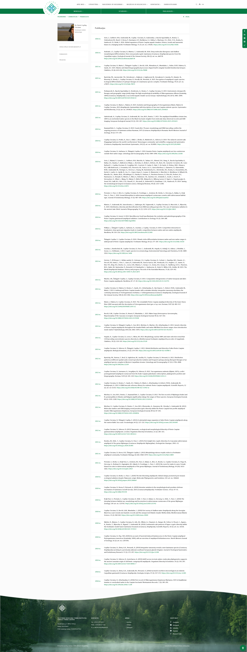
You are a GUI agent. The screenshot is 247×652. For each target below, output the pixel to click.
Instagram (176, 625)
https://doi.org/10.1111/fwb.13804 (161, 455)
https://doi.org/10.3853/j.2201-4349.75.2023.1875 (122, 272)
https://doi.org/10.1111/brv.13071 (116, 186)
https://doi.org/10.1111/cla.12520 (135, 341)
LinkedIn (175, 628)
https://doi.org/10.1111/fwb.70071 (122, 84)
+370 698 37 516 (100, 625)
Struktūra (93, 4)
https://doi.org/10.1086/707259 (115, 492)
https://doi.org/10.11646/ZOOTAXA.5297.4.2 (120, 306)
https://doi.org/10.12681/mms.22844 (135, 515)
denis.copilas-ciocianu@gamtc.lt (70, 47)
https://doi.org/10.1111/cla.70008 (135, 70)
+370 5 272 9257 (98, 622)
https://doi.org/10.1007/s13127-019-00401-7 (120, 564)
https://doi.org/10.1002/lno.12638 (170, 153)
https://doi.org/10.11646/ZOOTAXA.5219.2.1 (150, 376)
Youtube (175, 631)
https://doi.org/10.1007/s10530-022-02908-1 (155, 350)
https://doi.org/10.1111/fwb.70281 (166, 45)
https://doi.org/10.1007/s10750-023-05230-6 (156, 330)
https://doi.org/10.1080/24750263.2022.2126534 (134, 399)
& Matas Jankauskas (183, 646)
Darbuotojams (170, 4)
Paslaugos (129, 627)
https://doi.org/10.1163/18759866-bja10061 (120, 221)
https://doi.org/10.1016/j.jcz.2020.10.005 (118, 445)
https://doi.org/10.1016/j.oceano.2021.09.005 (161, 422)
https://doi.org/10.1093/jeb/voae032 (155, 198)
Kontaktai (155, 4)
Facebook (176, 622)
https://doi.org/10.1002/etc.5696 (120, 253)
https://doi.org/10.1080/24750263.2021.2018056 (121, 413)
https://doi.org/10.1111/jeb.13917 (120, 469)
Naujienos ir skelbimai (112, 4)
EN (203, 4)
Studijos (128, 625)
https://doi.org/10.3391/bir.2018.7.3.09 (118, 585)
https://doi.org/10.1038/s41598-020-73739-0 (120, 529)
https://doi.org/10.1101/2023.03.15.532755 (153, 281)
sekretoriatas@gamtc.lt (101, 627)
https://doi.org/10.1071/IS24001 (169, 144)
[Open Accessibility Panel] (243, 648)
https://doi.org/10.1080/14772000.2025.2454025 (150, 109)
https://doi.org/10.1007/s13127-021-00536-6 (120, 434)
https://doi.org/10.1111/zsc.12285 (174, 573)
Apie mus (80, 4)
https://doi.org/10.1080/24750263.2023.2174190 (121, 318)
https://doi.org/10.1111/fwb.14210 (171, 242)
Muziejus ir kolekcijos (136, 4)
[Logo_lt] (51, 17)
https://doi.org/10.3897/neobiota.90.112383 (136, 232)
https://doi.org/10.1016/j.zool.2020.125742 (140, 503)
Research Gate (177, 634)
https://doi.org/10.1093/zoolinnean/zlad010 (146, 295)
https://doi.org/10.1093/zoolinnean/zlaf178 (119, 58)
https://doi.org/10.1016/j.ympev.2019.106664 (120, 480)
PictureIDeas (173, 646)
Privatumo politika (82, 646)
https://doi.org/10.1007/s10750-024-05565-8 (120, 98)
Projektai (62, 60)
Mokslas (128, 622)
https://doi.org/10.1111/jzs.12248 (147, 552)
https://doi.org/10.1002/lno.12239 (116, 364)
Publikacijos (63, 54)
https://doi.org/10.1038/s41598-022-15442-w (133, 388)
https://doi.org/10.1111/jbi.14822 (164, 209)
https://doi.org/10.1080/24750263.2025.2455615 (160, 121)
